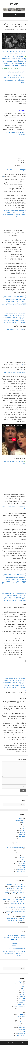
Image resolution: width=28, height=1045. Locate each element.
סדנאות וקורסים (21, 857)
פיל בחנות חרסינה (19, 948)
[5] (21, 570)
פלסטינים (14, 948)
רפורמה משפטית (17, 953)
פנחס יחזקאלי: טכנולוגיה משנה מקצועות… (14, 747)
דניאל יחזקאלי (21, 834)
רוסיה (4, 951)
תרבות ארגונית (19, 955)
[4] (5, 545)
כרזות (13, 942)
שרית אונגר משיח (21, 871)
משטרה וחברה (21, 853)
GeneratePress (7, 1042)
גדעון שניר (20, 940)
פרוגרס (17, 951)
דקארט (7, 745)
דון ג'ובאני (16, 745)
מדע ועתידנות (22, 839)
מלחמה (21, 944)
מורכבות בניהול (21, 851)
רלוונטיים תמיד (17, 743)
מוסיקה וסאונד (21, 841)
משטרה (14, 944)
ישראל (15, 942)
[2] (22, 364)
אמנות (22, 743)
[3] (4, 496)
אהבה (23, 822)
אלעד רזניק (17, 937)
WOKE (23, 935)
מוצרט (3, 745)
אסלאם (8, 937)
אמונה (23, 826)
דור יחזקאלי (22, 832)
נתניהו (18, 946)
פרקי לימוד (22, 865)
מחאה (24, 944)
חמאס (9, 940)
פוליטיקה (23, 861)
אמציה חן (11, 937)
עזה (8, 945)
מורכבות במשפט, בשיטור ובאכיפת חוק (16, 847)
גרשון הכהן (22, 830)
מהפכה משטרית (7, 942)
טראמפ (21, 942)
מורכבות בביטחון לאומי (19, 843)
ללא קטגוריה (22, 836)
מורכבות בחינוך (21, 845)
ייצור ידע (14, 4)
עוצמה (10, 945)
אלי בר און (10, 935)
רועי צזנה (23, 953)
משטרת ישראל (8, 944)
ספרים (23, 859)
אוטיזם (23, 824)
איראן (14, 935)
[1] (3, 176)
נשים (24, 855)
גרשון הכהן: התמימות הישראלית (17, 903)
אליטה (6, 935)
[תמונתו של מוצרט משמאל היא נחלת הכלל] (15, 372)
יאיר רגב (18, 942)
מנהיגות (18, 944)
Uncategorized (19, 820)
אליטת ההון (23, 937)
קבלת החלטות (11, 951)
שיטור (11, 953)
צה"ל (14, 951)
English (21, 818)
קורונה (23, 867)
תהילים (24, 955)
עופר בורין (14, 946)
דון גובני (12, 745)
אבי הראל (22, 745)
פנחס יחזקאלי (22, 863)
